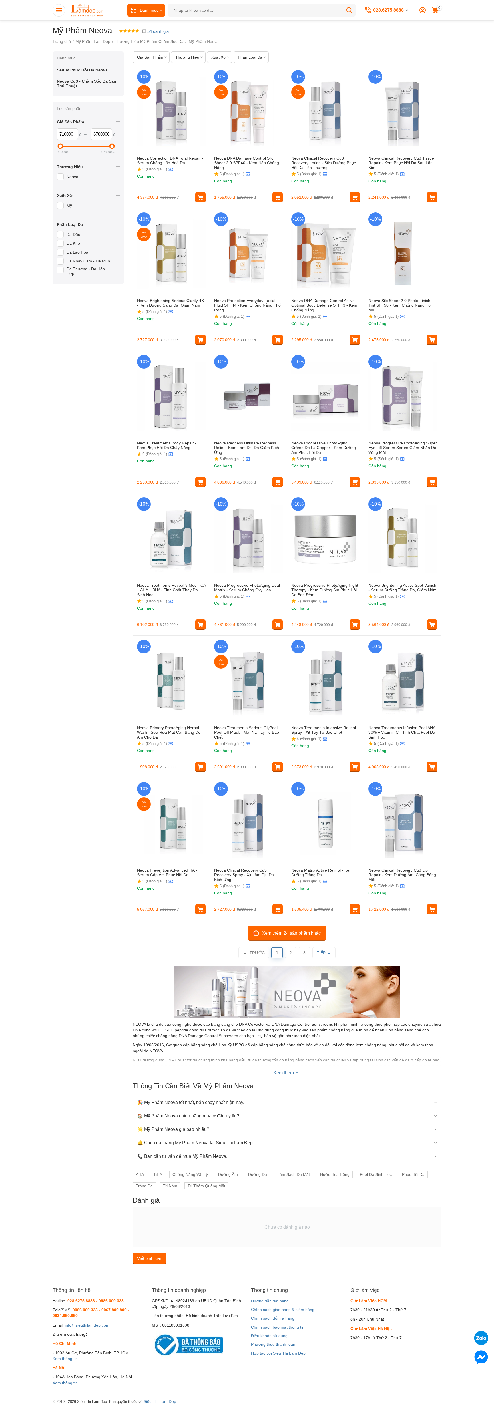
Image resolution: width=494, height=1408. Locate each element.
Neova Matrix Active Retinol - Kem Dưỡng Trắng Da (322, 872)
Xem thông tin (65, 1358)
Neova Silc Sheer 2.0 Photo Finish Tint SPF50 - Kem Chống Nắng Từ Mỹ (399, 305)
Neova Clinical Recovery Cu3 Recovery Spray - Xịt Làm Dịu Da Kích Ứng (244, 875)
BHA (158, 1174)
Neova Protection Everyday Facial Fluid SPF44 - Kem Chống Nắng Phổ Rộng (247, 305)
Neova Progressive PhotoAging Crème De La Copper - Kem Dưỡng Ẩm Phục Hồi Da (323, 448)
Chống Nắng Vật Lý (190, 1174)
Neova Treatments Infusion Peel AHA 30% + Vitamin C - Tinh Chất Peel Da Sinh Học (401, 732)
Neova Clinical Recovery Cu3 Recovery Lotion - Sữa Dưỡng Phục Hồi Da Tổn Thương (323, 163)
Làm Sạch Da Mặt (293, 1174)
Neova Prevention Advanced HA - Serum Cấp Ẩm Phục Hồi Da (167, 872)
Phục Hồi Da (413, 1174)
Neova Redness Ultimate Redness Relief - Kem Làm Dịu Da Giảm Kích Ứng (246, 448)
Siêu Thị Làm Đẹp (160, 1401)
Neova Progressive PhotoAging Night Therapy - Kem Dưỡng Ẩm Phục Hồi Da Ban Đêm (324, 590)
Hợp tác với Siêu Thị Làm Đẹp (278, 1353)
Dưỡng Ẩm (228, 1174)
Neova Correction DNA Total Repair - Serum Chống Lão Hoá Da (170, 160)
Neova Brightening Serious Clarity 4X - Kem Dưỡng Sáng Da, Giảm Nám (170, 303)
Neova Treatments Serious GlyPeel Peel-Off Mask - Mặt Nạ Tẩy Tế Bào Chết (246, 732)
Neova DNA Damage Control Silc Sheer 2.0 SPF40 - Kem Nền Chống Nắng (246, 163)
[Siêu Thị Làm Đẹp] (87, 10)
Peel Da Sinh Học (376, 1174)
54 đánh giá (157, 31)
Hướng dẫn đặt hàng (270, 1301)
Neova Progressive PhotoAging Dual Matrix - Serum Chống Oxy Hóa (247, 587)
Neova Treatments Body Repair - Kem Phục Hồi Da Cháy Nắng (166, 445)
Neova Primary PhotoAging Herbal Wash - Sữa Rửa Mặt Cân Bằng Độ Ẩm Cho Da (168, 732)
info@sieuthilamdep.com (87, 1325)
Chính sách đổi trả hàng (272, 1318)
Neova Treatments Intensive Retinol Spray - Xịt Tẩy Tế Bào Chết (323, 730)
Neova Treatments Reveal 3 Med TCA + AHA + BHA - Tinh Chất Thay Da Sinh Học (171, 590)
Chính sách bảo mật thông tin (277, 1327)
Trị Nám (170, 1186)
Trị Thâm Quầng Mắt (206, 1186)
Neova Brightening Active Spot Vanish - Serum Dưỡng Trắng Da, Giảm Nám (402, 587)
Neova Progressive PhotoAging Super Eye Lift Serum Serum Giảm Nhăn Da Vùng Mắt (402, 448)
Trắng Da (144, 1186)
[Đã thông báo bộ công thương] (187, 1344)
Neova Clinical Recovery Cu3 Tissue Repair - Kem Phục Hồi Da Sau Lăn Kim (401, 163)
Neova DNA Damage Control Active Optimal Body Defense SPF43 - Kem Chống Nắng (324, 305)
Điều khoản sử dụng (269, 1335)
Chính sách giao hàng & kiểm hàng (282, 1309)
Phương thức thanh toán (273, 1344)
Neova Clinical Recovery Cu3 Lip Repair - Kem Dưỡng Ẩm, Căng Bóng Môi (402, 875)
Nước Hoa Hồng (335, 1174)
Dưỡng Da (257, 1174)
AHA (140, 1174)
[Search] (349, 10)
